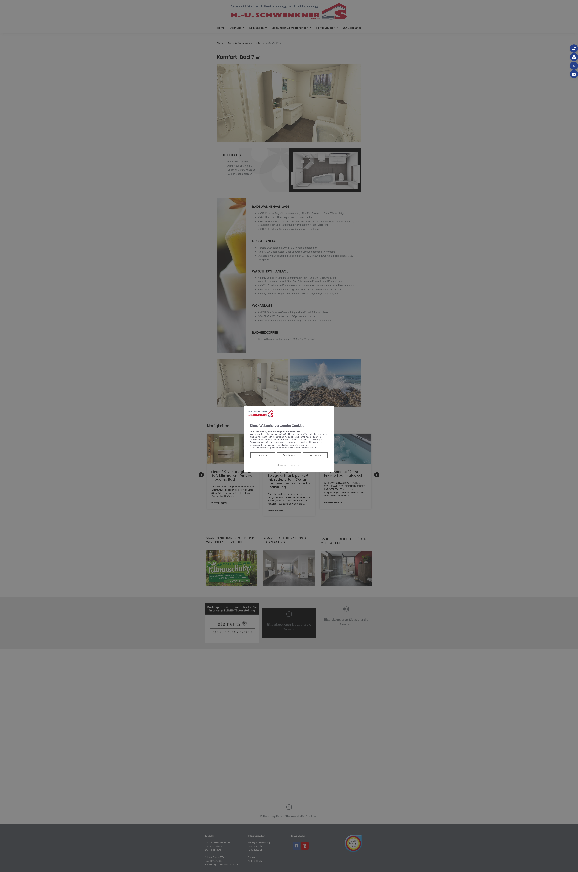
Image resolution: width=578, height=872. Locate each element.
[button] (574, 48)
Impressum (296, 464)
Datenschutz (281, 464)
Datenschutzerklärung (260, 447)
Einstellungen (289, 455)
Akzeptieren (315, 455)
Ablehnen (262, 455)
